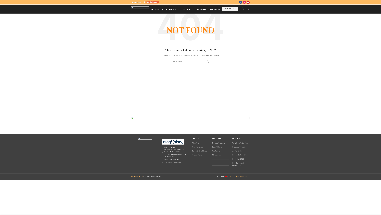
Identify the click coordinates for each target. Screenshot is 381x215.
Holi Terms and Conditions (238, 164)
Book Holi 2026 (238, 159)
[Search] (244, 9)
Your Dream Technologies (240, 176)
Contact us (216, 151)
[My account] (249, 9)
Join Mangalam (197, 147)
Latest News (217, 147)
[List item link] (175, 159)
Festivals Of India (238, 147)
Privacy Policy (197, 155)
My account (216, 155)
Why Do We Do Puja (240, 143)
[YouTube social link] (248, 2)
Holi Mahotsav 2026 (239, 155)
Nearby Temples (218, 143)
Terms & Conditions (199, 151)
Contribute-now (230, 9)
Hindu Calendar (151, 2)
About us (195, 143)
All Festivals (237, 151)
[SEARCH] (207, 61)
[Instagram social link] (244, 2)
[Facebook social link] (240, 2)
